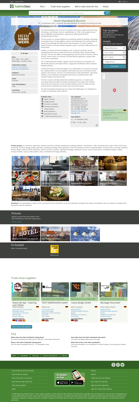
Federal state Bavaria (50, 356)
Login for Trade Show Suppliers (101, 389)
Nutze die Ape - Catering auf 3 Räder (24, 304)
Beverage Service (18, 311)
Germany (35, 356)
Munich (64, 356)
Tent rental (45, 316)
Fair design (75, 316)
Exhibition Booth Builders (79, 311)
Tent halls (45, 315)
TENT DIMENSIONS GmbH (55, 302)
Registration (19, 1)
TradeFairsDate (20, 6)
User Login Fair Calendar (99, 382)
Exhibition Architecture (79, 315)
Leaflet (106, 108)
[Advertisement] (69, 138)
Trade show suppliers (60, 6)
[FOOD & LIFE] (54, 249)
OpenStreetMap (116, 108)
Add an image (16, 222)
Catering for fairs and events (22, 309)
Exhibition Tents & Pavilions (51, 313)
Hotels (106, 6)
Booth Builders (76, 309)
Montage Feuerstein (110, 302)
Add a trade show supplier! (21, 327)
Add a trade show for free (86, 6)
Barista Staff (17, 315)
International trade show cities (21, 382)
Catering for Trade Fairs (21, 313)
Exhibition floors (105, 316)
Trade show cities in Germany (21, 378)
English (124, 1)
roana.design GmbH (81, 302)
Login (12, 1)
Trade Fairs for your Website (100, 378)
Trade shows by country (19, 374)
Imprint (93, 374)
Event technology (47, 311)
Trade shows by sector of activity (22, 371)
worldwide (24, 356)
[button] (114, 90)
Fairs (42, 6)
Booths (73, 313)
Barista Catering (18, 316)
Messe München (108, 111)
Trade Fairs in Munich (110, 118)
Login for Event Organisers (100, 385)
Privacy (93, 371)
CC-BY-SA (126, 108)
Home (14, 356)
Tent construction (48, 309)
